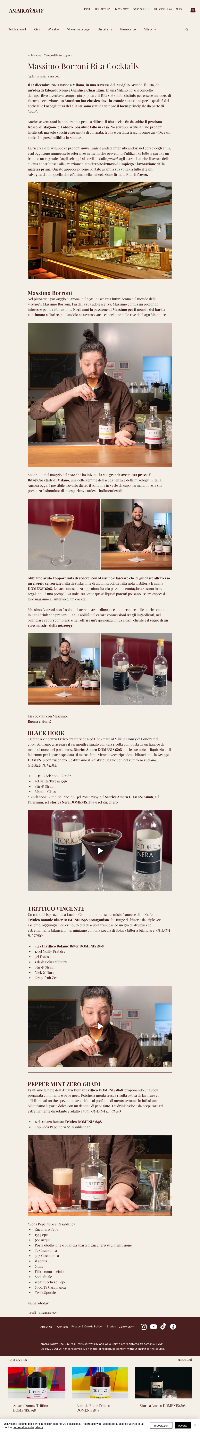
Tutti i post (17, 29)
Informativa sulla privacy (28, 1427)
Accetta (182, 1425)
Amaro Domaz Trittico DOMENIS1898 (30, 1407)
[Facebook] (173, 1327)
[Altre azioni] (170, 55)
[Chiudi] (195, 1425)
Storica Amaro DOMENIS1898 (163, 1405)
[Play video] (100, 850)
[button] (193, 9)
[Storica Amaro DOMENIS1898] (163, 1382)
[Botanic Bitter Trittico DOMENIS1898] (100, 1382)
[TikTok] (163, 1327)
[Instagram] (144, 1327)
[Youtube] (153, 1327)
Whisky (53, 29)
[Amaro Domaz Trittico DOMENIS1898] (36, 1382)
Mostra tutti (185, 1359)
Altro (148, 29)
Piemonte (128, 29)
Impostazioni (161, 1425)
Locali (32, 1312)
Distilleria (105, 29)
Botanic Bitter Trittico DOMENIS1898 (93, 1407)
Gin (37, 29)
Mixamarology (78, 29)
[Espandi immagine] (64, 534)
